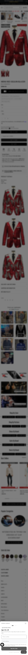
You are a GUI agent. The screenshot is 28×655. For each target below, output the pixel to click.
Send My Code (14, 648)
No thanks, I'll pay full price (14, 652)
